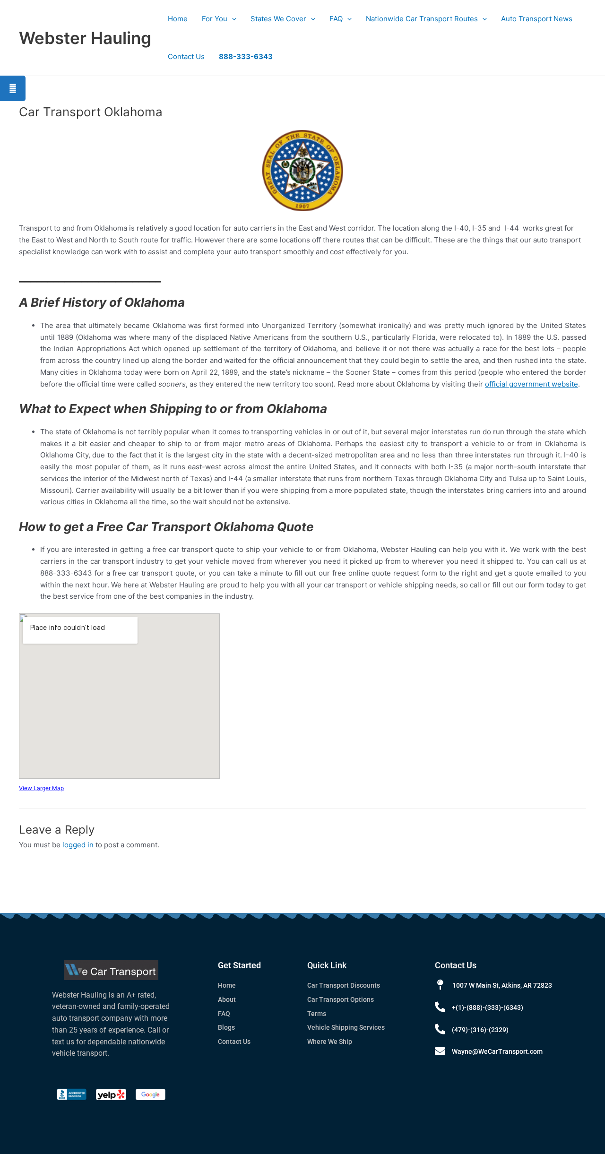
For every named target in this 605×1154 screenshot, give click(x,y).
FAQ (336, 18)
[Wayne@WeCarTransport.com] (440, 1051)
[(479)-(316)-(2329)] (440, 1029)
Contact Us (186, 56)
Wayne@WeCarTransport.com (497, 1051)
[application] (231, 19)
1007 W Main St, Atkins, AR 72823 (502, 985)
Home (178, 18)
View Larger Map (41, 788)
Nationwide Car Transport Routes (422, 18)
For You (214, 18)
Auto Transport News (536, 18)
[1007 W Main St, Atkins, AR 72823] (440, 985)
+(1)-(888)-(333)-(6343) (487, 1007)
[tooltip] (13, 88)
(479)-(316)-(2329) (480, 1029)
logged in (78, 844)
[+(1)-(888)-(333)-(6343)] (440, 1007)
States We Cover (278, 18)
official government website (531, 383)
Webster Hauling (85, 38)
